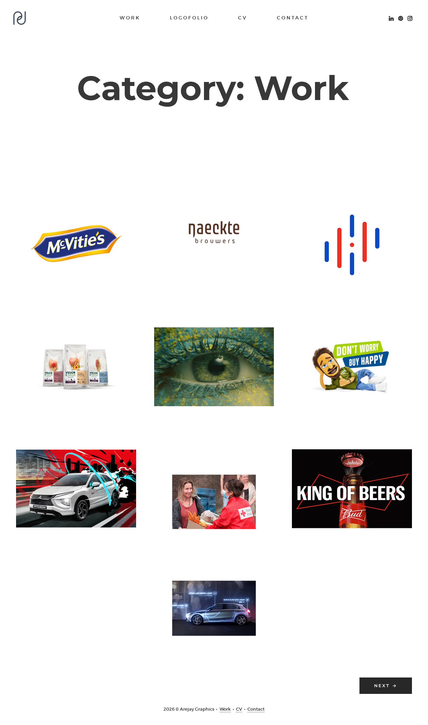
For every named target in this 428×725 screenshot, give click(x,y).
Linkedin (391, 17)
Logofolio (189, 18)
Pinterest (400, 17)
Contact (293, 18)
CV (242, 18)
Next (385, 685)
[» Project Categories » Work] (19, 18)
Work (130, 18)
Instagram (410, 17)
